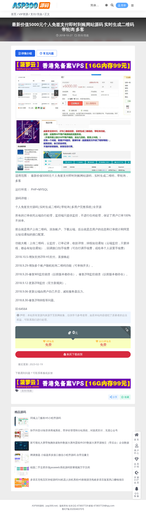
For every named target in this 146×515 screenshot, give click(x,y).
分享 (115, 397)
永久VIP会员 (105, 341)
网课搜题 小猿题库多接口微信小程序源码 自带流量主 (59, 455)
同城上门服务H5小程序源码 (45, 418)
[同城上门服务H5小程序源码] (22, 421)
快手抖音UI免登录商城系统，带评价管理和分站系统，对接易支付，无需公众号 (74, 430)
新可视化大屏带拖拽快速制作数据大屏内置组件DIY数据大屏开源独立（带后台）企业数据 (79, 442)
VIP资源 (23, 14)
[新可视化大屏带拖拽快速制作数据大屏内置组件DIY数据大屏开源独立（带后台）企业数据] (22, 446)
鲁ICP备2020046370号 (73, 509)
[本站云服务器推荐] (73, 65)
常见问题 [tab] (48, 53)
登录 (123, 5)
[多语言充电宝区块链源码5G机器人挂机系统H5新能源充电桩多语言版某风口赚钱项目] (22, 483)
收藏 (126, 397)
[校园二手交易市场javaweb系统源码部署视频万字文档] (22, 470)
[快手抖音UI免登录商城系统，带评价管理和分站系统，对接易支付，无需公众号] (22, 433)
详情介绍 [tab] (26, 53)
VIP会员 (50, 341)
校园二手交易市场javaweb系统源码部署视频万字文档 (60, 467)
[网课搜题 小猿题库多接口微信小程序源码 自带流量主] (22, 458)
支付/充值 (36, 14)
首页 (13, 14)
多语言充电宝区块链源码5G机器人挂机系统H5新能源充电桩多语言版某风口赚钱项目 (77, 479)
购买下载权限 (75, 354)
